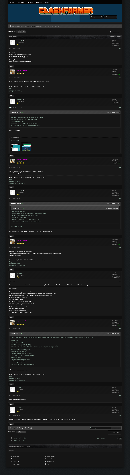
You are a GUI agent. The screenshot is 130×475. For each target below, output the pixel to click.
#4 (120, 167)
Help (47, 2)
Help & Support (48, 26)
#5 (120, 198)
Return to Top (16, 464)
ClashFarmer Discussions (35, 26)
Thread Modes (115, 37)
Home (12, 2)
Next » (23, 31)
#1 (120, 48)
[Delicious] (23, 428)
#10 (120, 415)
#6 (120, 248)
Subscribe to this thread (19, 440)
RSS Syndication (51, 456)
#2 (120, 78)
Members (39, 2)
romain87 (19, 41)
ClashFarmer (50, 461)
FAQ (10, 88)
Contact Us (15, 456)
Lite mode (49, 459)
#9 (120, 395)
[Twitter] (28, 428)
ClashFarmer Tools (14, 90)
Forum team (15, 459)
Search (31, 2)
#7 (120, 281)
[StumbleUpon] (31, 428)
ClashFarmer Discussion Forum (20, 26)
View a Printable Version (19, 438)
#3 (120, 107)
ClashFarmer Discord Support (17, 92)
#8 (120, 329)
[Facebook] (26, 428)
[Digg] (20, 428)
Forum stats (15, 461)
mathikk (19, 273)
